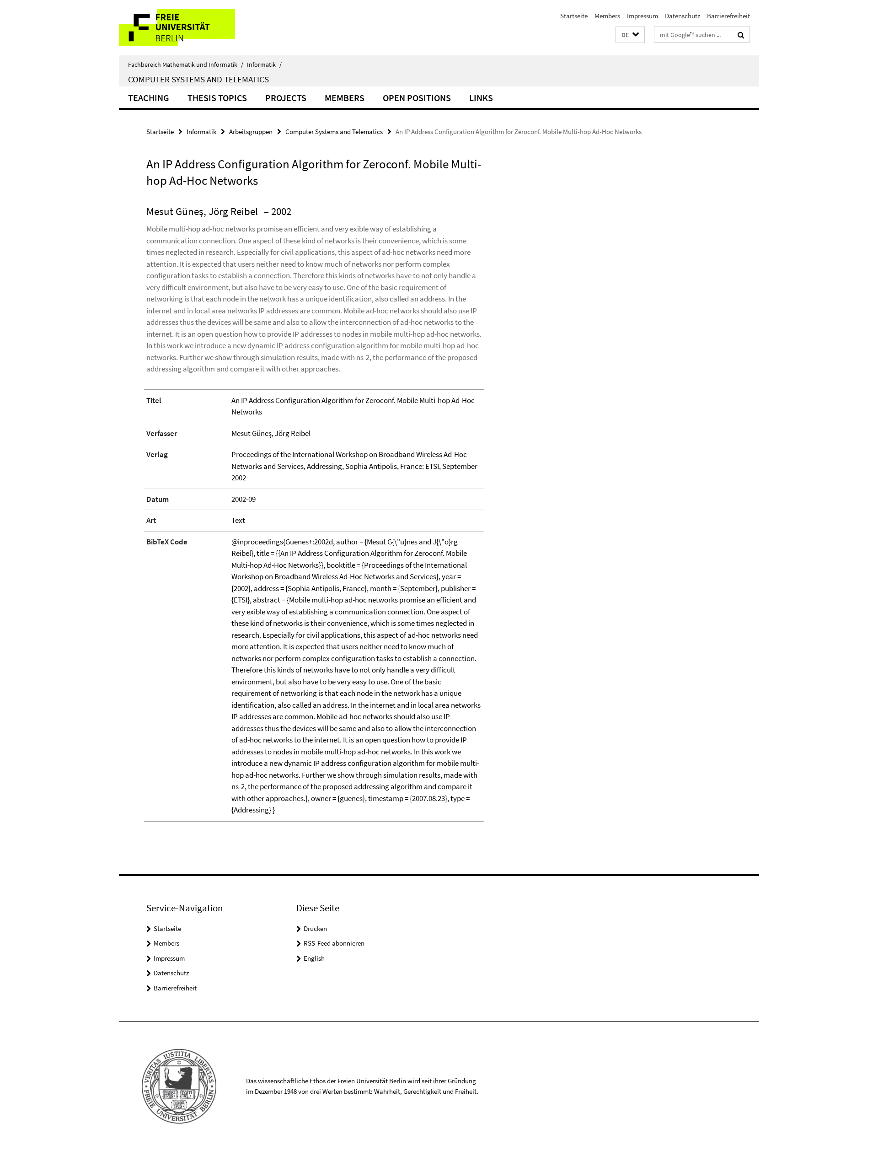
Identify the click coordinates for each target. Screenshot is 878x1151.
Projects (285, 97)
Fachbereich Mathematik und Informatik (185, 64)
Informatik (264, 64)
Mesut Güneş (174, 211)
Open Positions (417, 97)
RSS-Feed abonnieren (334, 943)
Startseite (574, 15)
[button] (630, 35)
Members (607, 15)
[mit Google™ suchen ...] (741, 34)
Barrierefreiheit (728, 15)
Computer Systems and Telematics (198, 79)
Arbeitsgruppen (251, 131)
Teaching (148, 97)
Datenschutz (682, 15)
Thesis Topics (217, 97)
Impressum (642, 15)
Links (481, 97)
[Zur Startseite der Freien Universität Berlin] (195, 27)
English (314, 958)
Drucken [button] (315, 928)
